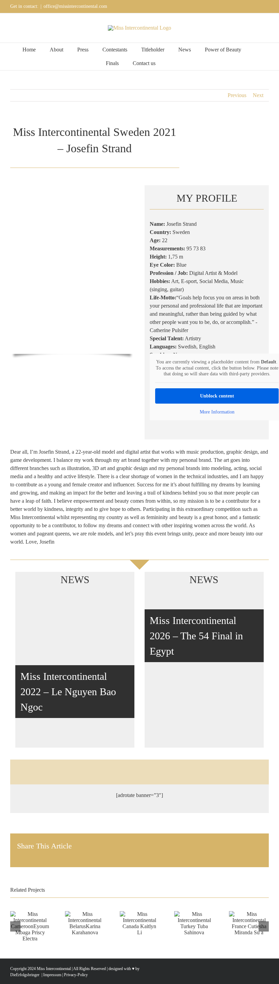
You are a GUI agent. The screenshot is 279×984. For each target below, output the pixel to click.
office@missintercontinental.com (75, 6)
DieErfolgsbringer (24, 974)
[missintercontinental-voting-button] (247, 769)
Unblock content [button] (217, 396)
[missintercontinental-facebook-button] (139, 769)
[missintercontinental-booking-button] (86, 769)
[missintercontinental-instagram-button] (193, 769)
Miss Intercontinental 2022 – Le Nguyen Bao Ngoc (68, 692)
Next (258, 95)
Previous (237, 95)
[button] (171, 63)
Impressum (51, 974)
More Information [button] (217, 412)
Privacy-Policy (76, 974)
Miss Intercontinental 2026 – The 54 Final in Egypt (196, 636)
